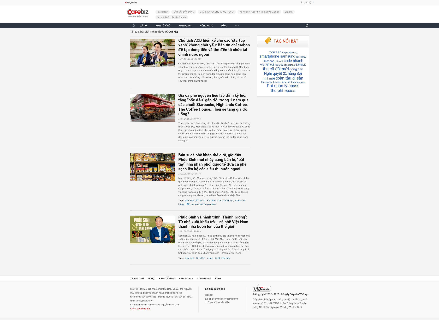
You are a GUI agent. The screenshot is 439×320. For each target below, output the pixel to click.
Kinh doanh (186, 278)
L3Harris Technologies (293, 82)
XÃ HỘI (143, 25)
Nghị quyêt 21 (275, 73)
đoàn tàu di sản (289, 78)
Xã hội (151, 278)
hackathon (289, 64)
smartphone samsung (277, 56)
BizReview (163, 12)
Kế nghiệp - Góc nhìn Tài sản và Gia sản (259, 12)
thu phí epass (283, 90)
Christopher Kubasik (270, 82)
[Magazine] (131, 2)
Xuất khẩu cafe (222, 258)
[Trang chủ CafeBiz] (133, 25)
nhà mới (269, 78)
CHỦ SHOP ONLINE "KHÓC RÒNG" (217, 12)
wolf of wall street (271, 64)
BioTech (289, 12)
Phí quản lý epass (283, 85)
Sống (218, 278)
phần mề (279, 61)
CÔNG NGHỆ (206, 25)
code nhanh (293, 61)
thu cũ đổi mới (276, 68)
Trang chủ (137, 278)
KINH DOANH (185, 25)
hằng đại (295, 73)
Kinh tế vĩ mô (167, 278)
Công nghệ (204, 278)
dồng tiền (296, 69)
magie (210, 258)
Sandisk (300, 64)
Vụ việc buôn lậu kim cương (172, 17)
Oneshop (268, 61)
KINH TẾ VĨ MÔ (163, 25)
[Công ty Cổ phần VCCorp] (262, 287)
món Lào (275, 52)
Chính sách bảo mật (140, 308)
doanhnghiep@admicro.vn (225, 298)
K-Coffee (200, 200)
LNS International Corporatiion (201, 204)
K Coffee (200, 258)
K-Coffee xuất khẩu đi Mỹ (220, 200)
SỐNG (224, 25)
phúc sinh (189, 200)
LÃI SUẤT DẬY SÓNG (184, 12)
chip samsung (289, 52)
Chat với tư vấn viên (218, 302)
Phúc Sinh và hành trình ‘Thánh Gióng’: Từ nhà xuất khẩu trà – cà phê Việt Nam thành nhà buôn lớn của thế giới (213, 222)
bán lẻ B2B (301, 57)
